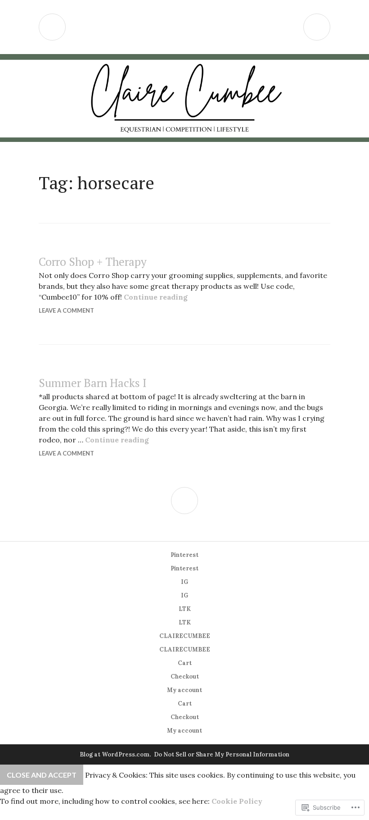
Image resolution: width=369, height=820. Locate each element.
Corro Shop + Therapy (93, 261)
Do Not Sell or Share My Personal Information (221, 754)
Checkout (185, 676)
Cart (185, 663)
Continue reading (156, 296)
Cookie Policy (237, 801)
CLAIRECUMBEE (184, 636)
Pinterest (184, 555)
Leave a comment (66, 310)
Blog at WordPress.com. (115, 754)
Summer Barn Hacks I (93, 382)
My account (184, 690)
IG (184, 582)
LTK (185, 609)
